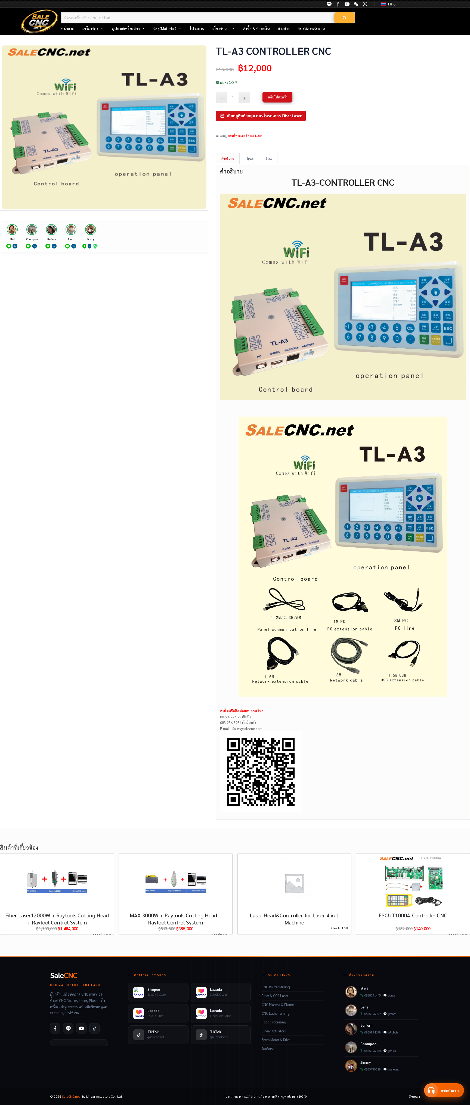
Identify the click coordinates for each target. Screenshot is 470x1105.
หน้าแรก (67, 28)
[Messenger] (338, 4)
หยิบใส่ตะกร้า (277, 97)
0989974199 (372, 1032)
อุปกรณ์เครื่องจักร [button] (126, 28)
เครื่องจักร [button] (90, 28)
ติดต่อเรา (268, 1049)
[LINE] (329, 4)
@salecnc (393, 1069)
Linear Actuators (274, 1031)
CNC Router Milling (276, 987)
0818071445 (372, 995)
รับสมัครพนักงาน (311, 28)
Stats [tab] (269, 158)
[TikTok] (94, 1028)
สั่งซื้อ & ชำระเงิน (256, 28)
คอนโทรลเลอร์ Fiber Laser (245, 136)
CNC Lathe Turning (276, 1013)
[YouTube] (347, 4)
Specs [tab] (249, 158)
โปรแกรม (197, 28)
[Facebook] (55, 1028)
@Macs (392, 1014)
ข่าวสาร (284, 28)
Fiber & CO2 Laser (275, 996)
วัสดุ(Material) (164, 28)
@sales (392, 1051)
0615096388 (372, 1051)
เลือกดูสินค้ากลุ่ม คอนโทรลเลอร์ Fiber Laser (264, 115)
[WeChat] (356, 4)
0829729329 (372, 1069)
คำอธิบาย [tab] (227, 158)
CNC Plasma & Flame (278, 1004)
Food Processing (274, 1022)
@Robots (393, 1032)
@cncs (391, 995)
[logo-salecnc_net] (40, 21)
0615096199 (372, 1014)
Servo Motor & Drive (276, 1040)
